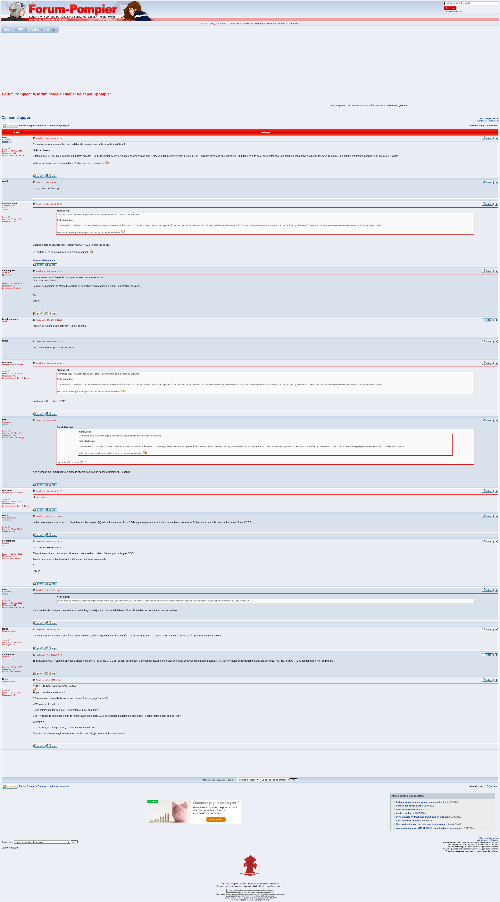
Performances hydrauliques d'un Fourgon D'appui (422, 817)
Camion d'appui (16, 117)
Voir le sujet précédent (487, 121)
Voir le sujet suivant (488, 119)
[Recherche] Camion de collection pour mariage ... (422, 824)
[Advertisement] (250, 62)
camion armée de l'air (407, 809)
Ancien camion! (404, 813)
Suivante (493, 125)
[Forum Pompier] (77, 20)
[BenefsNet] (194, 823)
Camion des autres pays (408, 806)
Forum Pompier (27, 125)
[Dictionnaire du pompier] (41, 29)
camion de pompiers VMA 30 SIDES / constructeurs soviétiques (428, 828)
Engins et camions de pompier (53, 125)
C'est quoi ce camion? (407, 820)
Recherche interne (454, 11)
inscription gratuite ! (397, 105)
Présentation (48, 260)
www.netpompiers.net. (91, 277)
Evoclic (238, 886)
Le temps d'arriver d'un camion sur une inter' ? (420, 802)
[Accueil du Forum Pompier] (13, 29)
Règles (36, 260)
